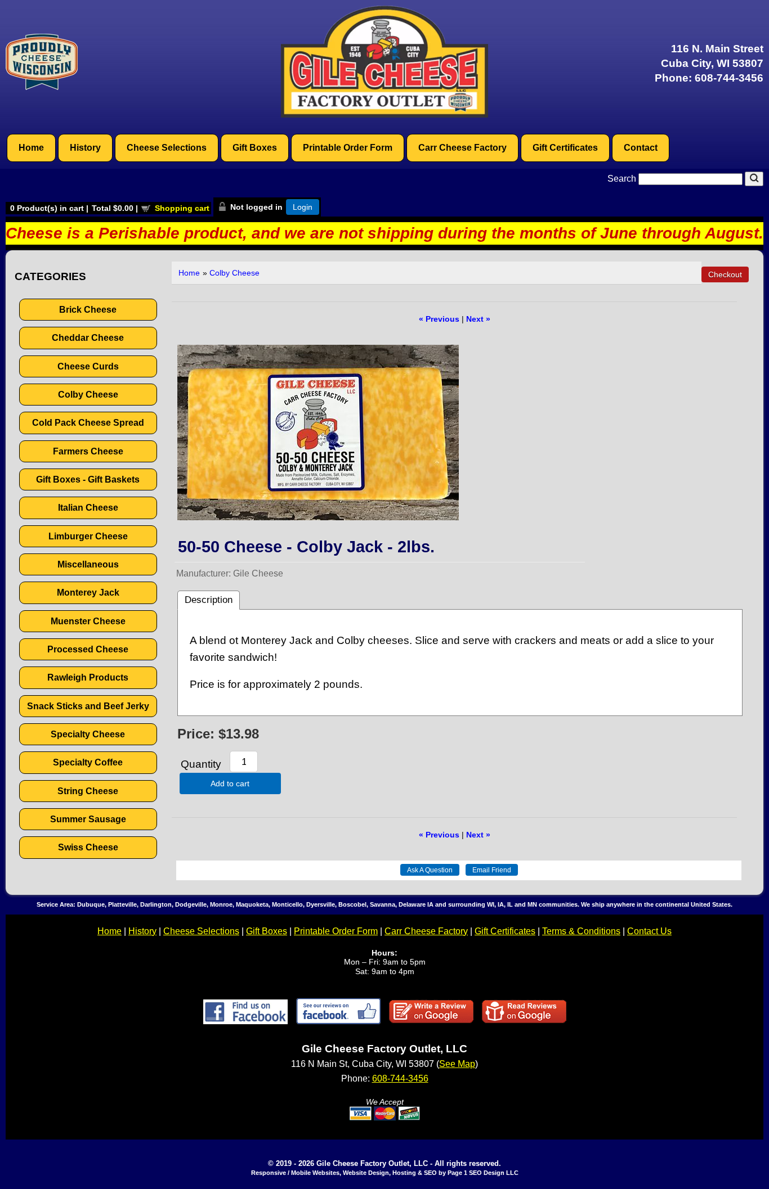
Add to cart (230, 783)
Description (209, 599)
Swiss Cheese (88, 847)
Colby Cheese (88, 394)
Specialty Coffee (88, 762)
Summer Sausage (88, 819)
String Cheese (87, 791)
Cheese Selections (167, 147)
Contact (641, 147)
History (85, 147)
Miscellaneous (88, 564)
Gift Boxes (255, 147)
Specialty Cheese (88, 734)
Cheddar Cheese (88, 338)
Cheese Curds (88, 366)
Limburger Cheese (88, 536)
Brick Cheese (88, 309)
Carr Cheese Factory (462, 147)
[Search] (754, 179)
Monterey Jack (88, 592)
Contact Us (649, 931)
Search (622, 178)
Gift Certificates (565, 147)
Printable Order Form (347, 147)
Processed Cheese (87, 649)
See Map (457, 1064)
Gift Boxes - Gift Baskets (88, 479)
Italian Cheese (88, 507)
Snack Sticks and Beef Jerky (88, 706)
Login (302, 206)
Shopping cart (182, 208)
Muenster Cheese (88, 621)
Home (31, 147)
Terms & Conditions (581, 931)
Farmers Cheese (88, 451)
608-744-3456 (729, 78)
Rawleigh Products (87, 677)
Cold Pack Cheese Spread (88, 422)
